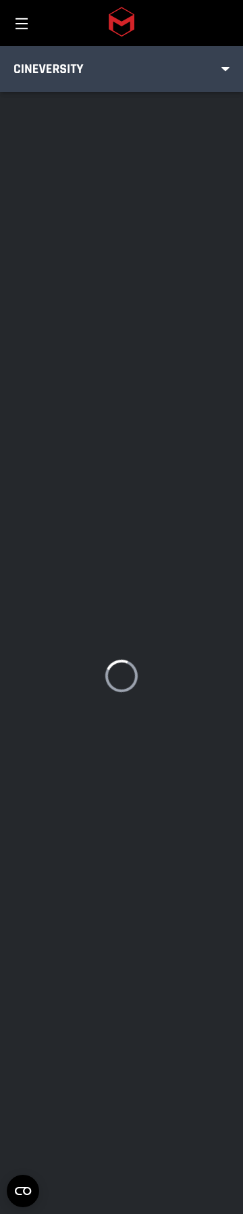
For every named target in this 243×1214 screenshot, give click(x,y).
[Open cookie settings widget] (23, 1191)
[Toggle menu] (225, 69)
